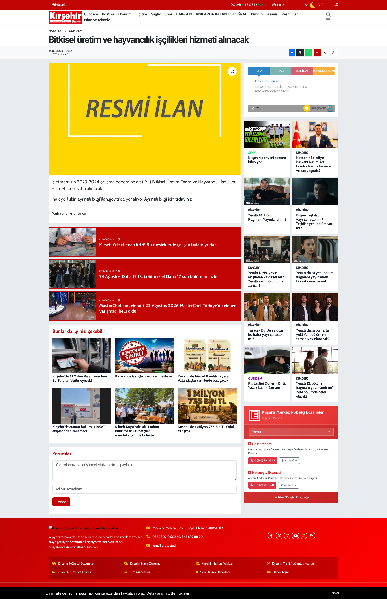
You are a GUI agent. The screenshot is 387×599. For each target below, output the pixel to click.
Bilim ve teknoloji (98, 20)
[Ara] (328, 14)
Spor (168, 14)
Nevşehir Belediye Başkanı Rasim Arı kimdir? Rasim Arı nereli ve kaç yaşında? (314, 164)
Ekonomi (125, 14)
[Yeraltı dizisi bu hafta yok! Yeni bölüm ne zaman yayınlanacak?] (315, 307)
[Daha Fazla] (317, 52)
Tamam (335, 592)
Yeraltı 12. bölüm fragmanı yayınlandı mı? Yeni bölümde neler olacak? (315, 389)
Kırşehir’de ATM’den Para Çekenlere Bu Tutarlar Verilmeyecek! (79, 378)
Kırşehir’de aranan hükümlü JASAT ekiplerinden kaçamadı (78, 429)
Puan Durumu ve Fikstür (74, 572)
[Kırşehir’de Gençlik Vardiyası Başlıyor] (144, 355)
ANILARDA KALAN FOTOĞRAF (221, 14)
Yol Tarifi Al (291, 460)
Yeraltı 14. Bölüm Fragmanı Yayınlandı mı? (267, 217)
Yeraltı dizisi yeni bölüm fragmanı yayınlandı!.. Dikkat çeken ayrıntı (314, 277)
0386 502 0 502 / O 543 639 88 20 (177, 537)
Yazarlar (62, 5)
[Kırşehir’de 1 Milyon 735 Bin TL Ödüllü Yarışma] (207, 405)
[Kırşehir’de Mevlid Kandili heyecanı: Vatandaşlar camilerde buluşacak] (207, 355)
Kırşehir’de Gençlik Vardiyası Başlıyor (143, 376)
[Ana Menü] (328, 20)
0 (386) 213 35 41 (264, 485)
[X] (279, 535)
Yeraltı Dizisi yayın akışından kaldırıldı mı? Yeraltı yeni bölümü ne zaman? (266, 279)
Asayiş (272, 14)
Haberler (56, 31)
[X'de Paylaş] (300, 52)
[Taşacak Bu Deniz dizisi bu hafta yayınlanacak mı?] (267, 307)
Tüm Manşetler (139, 572)
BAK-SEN (184, 14)
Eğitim (141, 14)
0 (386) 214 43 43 (264, 460)
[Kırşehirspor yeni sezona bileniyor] (267, 134)
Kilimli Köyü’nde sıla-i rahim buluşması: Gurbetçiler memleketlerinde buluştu (137, 431)
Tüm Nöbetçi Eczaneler (293, 497)
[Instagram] (287, 535)
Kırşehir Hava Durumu (145, 563)
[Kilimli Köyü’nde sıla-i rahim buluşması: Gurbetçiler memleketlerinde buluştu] (144, 405)
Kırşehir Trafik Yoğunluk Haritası (293, 563)
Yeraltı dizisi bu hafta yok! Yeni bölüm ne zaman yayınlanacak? (312, 334)
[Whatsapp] (303, 535)
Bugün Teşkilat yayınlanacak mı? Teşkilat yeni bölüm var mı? (314, 221)
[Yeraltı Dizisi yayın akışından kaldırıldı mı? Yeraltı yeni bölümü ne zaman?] (267, 249)
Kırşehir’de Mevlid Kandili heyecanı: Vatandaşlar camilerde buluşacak (205, 378)
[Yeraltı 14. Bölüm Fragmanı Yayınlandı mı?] (267, 191)
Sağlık (156, 14)
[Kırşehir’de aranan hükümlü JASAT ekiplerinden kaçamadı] (81, 405)
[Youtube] (295, 535)
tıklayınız (184, 199)
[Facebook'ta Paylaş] (292, 52)
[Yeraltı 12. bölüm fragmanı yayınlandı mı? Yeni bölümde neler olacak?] (315, 360)
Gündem (91, 14)
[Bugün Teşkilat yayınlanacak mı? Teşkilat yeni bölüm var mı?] (315, 191)
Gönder (61, 502)
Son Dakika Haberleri (215, 572)
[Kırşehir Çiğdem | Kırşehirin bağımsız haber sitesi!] (65, 17)
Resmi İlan (289, 14)
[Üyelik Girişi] (334, 5)
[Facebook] (271, 535)
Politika (108, 14)
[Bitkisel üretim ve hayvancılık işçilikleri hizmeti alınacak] (145, 119)
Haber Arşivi (281, 572)
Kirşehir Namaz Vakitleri (218, 563)
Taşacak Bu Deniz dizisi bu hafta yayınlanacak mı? (266, 334)
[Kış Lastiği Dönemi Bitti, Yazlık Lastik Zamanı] (267, 360)
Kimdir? (257, 14)
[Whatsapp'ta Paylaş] (308, 52)
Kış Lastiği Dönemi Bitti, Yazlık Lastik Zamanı (267, 385)
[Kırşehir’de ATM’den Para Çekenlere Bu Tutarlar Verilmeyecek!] (81, 355)
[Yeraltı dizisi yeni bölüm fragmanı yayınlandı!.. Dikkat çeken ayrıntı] (315, 249)
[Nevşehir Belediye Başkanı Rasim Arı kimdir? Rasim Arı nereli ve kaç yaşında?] (315, 134)
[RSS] (311, 535)
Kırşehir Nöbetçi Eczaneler (76, 563)
